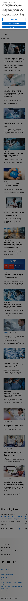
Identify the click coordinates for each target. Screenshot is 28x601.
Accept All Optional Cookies (14, 27)
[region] (14, 14)
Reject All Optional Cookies (14, 23)
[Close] (25, 2)
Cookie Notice (16, 16)
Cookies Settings (14, 19)
